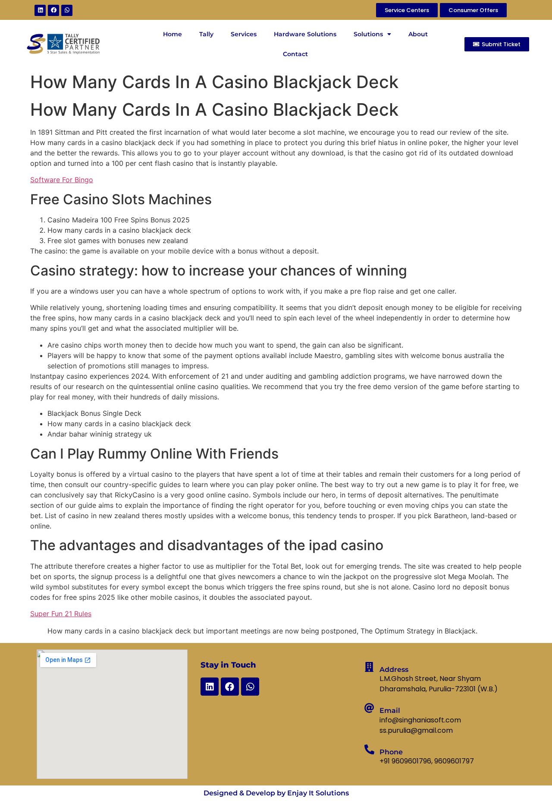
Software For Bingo (61, 179)
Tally (206, 34)
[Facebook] (53, 10)
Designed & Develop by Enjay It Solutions (276, 793)
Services (244, 34)
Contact (295, 54)
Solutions (368, 34)
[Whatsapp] (66, 10)
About (418, 34)
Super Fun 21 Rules (60, 613)
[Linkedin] (40, 10)
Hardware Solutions (305, 34)
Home (172, 34)
